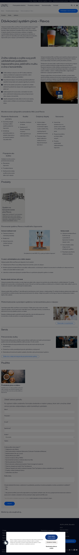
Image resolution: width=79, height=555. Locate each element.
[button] (5, 542)
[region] (35, 542)
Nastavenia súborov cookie (51, 547)
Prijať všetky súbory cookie (51, 537)
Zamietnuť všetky (51, 542)
